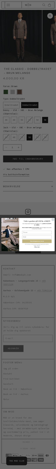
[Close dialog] (53, 219)
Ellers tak (36, 247)
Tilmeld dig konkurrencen (37, 241)
